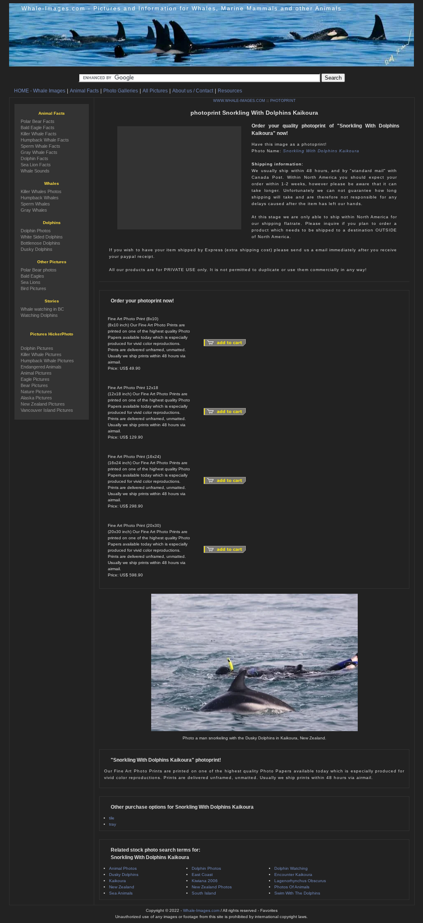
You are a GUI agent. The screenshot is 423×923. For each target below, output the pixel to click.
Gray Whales (34, 210)
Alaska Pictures (36, 397)
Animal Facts (84, 91)
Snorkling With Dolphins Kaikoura (321, 151)
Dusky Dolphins (123, 874)
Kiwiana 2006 (205, 880)
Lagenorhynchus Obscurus (300, 880)
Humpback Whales (40, 197)
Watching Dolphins (39, 315)
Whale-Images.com (201, 910)
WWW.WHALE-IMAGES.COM (239, 101)
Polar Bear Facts (38, 121)
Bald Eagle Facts (38, 127)
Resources (230, 91)
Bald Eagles (32, 276)
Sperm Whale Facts (40, 146)
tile (111, 818)
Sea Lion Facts (36, 164)
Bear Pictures (34, 385)
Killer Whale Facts (39, 133)
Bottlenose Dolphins (40, 243)
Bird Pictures (33, 288)
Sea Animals (121, 893)
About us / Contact (192, 91)
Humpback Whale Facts (45, 139)
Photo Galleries (120, 91)
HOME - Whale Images (39, 91)
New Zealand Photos (212, 887)
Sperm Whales (35, 203)
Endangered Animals (41, 366)
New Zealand (121, 887)
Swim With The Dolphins (297, 893)
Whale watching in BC (42, 309)
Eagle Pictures (35, 379)
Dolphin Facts (34, 158)
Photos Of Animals (291, 887)
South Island (204, 893)
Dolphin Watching (291, 868)
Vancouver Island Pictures (47, 410)
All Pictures (155, 91)
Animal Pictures (36, 373)
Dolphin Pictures (37, 348)
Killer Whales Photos (41, 191)
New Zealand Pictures (43, 403)
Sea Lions (30, 282)
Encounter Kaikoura (293, 874)
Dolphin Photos (206, 868)
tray (112, 824)
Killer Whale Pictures (41, 354)
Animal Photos (123, 868)
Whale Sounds (35, 170)
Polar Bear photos (39, 269)
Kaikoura (117, 880)
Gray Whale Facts (39, 152)
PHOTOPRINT (283, 101)
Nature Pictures (36, 391)
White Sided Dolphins (42, 236)
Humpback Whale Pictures (47, 360)
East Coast (202, 874)
